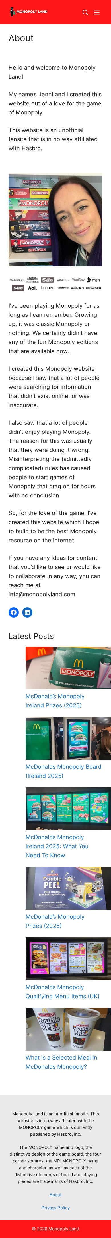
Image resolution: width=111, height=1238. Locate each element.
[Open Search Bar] (85, 12)
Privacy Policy (56, 1207)
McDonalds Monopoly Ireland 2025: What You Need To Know (57, 846)
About (55, 1194)
